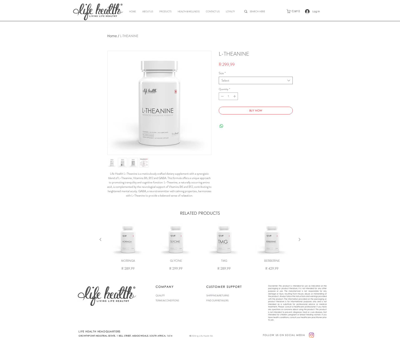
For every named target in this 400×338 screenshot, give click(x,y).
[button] (294, 11)
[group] (200, 247)
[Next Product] (299, 239)
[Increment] (235, 96)
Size (222, 73)
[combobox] (256, 80)
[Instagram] (311, 335)
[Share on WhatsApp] (221, 126)
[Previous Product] (100, 239)
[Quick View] (128, 239)
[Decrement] (221, 96)
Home (112, 36)
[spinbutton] (228, 96)
